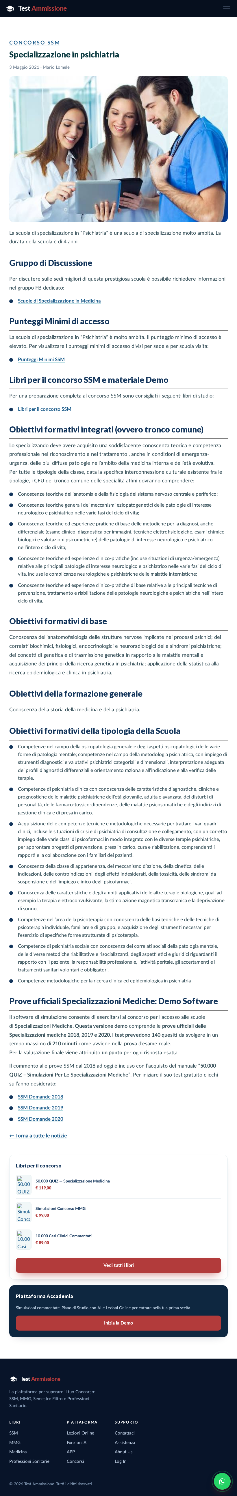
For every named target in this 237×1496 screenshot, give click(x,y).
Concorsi (75, 1461)
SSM (13, 1433)
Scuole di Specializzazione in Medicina (59, 301)
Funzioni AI (77, 1443)
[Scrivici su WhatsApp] (222, 1481)
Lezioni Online (80, 1433)
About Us (124, 1452)
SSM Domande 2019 (40, 1107)
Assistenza (125, 1443)
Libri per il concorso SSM (44, 409)
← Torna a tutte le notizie (38, 1136)
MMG (15, 1443)
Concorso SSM (34, 43)
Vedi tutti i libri (118, 1265)
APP (71, 1452)
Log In (120, 1461)
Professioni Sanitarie (29, 1461)
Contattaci (125, 1433)
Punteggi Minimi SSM (41, 359)
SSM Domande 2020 (40, 1119)
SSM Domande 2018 (40, 1096)
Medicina (18, 1452)
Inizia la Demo (118, 1323)
